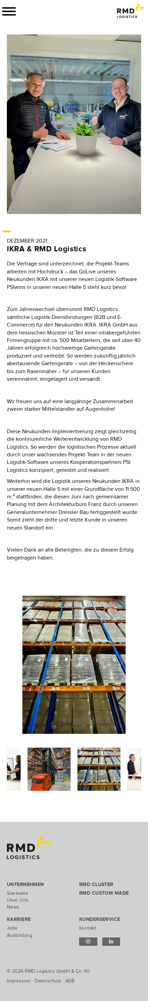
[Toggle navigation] (9, 11)
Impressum (18, 981)
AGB (70, 981)
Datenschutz (47, 981)
